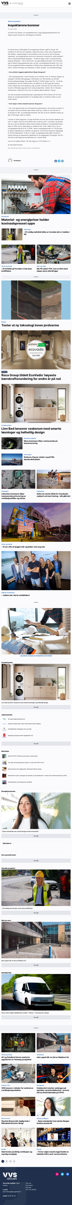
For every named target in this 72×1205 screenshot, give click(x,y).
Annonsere (29, 1185)
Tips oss (28, 1183)
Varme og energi (14, 21)
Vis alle (36, 707)
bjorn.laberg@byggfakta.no (12, 1191)
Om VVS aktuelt (31, 1189)
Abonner (28, 1187)
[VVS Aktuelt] (4, 3)
